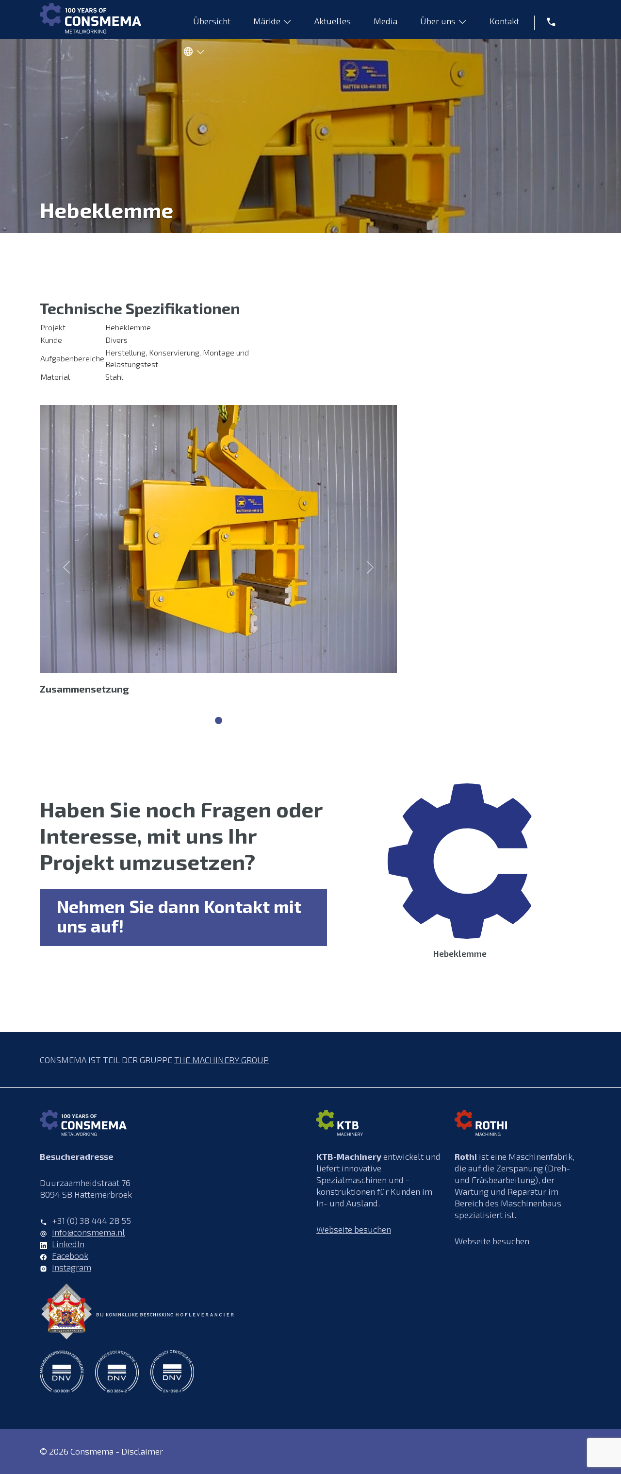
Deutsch (191, 53)
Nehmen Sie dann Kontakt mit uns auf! (179, 916)
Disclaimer (142, 1451)
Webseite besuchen (353, 1229)
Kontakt (504, 21)
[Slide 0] (218, 720)
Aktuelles (332, 21)
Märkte (266, 21)
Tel (548, 21)
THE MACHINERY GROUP (221, 1059)
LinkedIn (68, 1243)
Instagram (71, 1267)
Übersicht (211, 21)
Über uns (438, 21)
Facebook (70, 1255)
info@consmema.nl (88, 1232)
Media (385, 21)
